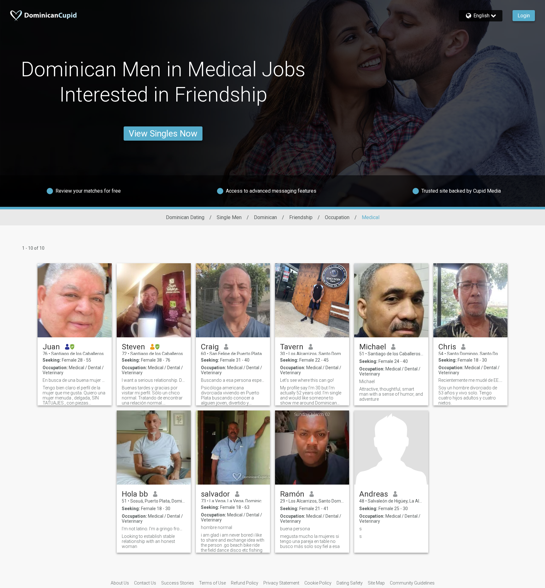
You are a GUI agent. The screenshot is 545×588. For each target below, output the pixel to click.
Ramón (292, 494)
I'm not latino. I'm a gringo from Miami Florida (154, 528)
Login (524, 16)
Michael (372, 346)
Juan (51, 346)
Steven (133, 346)
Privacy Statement (281, 582)
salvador (215, 494)
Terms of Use (212, 582)
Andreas (373, 494)
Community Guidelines (412, 582)
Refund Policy (244, 582)
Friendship (301, 217)
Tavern (291, 346)
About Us (120, 582)
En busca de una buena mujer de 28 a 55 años (75, 380)
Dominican (265, 217)
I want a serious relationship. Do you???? (154, 380)
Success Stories (177, 582)
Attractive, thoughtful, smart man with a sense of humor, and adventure (391, 394)
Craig (210, 346)
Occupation (337, 217)
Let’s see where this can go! (307, 380)
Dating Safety (350, 582)
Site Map (376, 582)
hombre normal (216, 527)
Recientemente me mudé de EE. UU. (470, 380)
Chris (447, 346)
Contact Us (145, 582)
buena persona (295, 528)
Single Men (229, 217)
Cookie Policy (317, 582)
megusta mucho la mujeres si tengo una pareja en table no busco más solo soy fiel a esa (310, 541)
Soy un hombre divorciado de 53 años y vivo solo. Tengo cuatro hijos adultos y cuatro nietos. (467, 395)
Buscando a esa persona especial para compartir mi (233, 380)
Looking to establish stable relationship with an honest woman (148, 541)
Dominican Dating (185, 217)
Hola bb (135, 494)
